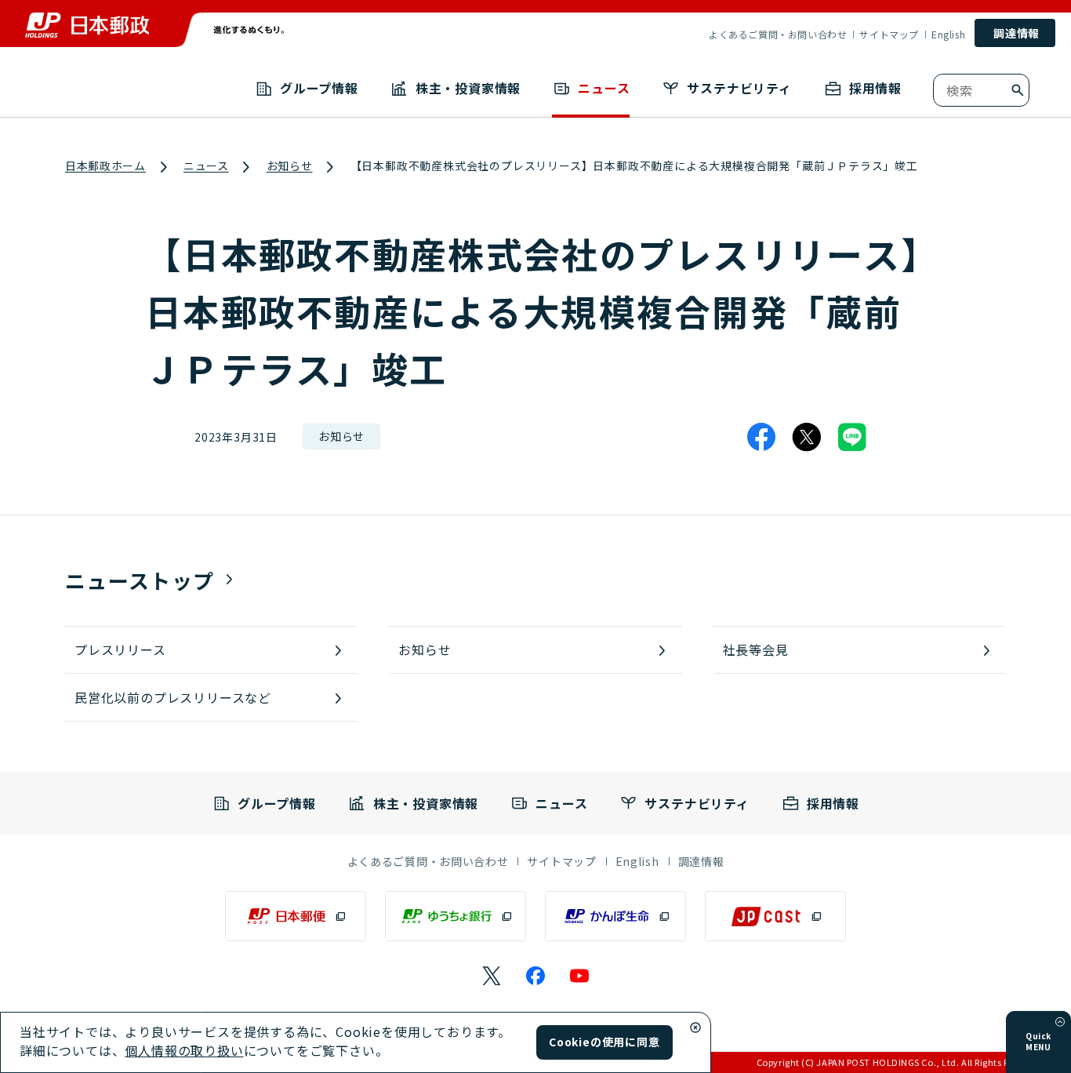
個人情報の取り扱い (184, 1050)
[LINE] (852, 437)
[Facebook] (761, 437)
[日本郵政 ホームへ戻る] (87, 25)
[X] (807, 437)
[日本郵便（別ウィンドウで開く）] (295, 916)
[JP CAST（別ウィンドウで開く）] (775, 916)
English (948, 34)
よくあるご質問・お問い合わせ (778, 34)
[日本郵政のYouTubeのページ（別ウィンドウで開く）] (579, 975)
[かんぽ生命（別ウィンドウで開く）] (615, 916)
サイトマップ (889, 34)
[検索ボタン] (1018, 90)
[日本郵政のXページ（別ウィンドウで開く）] (491, 975)
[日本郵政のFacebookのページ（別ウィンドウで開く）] (535, 975)
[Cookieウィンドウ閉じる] (695, 1027)
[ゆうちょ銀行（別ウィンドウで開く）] (455, 916)
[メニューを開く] (1060, 1022)
